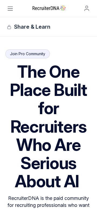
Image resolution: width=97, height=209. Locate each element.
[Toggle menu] (10, 8)
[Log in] (87, 8)
